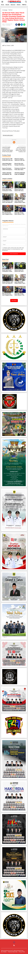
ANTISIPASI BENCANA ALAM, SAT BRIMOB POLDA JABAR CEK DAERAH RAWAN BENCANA (20, 173)
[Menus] (2, 1)
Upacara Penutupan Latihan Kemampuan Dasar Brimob (7, 169)
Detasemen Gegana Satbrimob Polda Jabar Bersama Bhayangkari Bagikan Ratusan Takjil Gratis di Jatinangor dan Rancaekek (20, 159)
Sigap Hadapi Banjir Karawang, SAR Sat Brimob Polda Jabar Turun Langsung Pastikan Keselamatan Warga (7, 164)
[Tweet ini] (19, 24)
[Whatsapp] (24, 24)
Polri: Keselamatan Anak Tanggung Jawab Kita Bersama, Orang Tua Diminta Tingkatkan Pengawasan (7, 213)
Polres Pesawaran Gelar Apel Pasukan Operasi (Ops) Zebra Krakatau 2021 (21, 148)
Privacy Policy (22, 951)
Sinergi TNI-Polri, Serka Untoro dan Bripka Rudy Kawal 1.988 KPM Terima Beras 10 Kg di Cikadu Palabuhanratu (7, 201)
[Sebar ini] (16, 24)
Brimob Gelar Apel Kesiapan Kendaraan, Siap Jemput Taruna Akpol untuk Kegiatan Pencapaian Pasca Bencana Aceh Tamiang (20, 164)
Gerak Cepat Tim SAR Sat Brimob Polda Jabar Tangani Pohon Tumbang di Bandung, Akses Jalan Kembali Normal (7, 159)
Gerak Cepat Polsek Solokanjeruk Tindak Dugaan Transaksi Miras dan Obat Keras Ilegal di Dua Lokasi (7, 190)
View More (14, 300)
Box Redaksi (4, 951)
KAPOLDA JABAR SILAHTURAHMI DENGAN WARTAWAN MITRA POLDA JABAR (7, 148)
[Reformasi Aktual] (14, 1)
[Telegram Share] (22, 24)
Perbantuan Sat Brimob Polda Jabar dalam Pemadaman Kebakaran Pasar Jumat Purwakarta (20, 169)
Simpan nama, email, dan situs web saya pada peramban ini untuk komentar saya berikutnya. (13, 249)
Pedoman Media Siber (12, 951)
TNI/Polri (3, 25)
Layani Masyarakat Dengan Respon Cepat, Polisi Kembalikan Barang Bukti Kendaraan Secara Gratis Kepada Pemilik (20, 201)
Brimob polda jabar (8, 135)
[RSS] (14, 142)
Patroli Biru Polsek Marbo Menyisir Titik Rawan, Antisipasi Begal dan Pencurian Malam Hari (20, 213)
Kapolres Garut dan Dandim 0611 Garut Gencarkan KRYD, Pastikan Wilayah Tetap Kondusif (20, 190)
